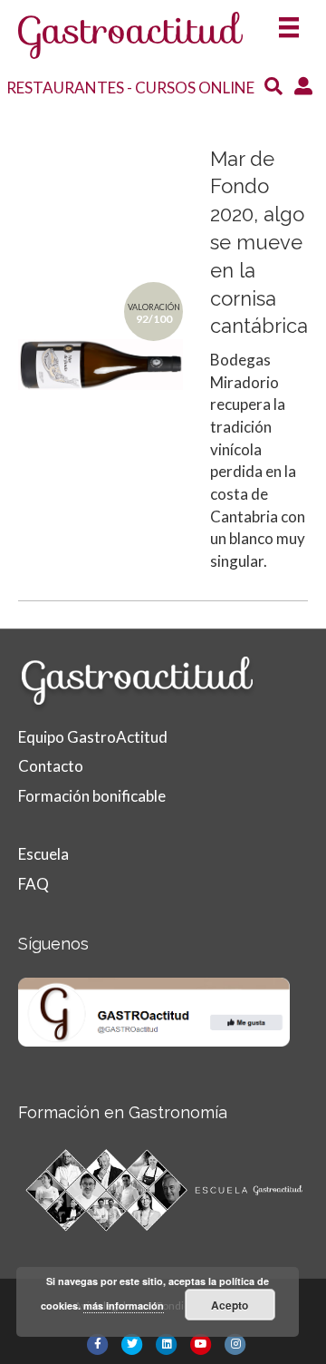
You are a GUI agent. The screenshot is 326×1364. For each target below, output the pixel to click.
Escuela (43, 853)
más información (123, 1305)
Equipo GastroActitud (93, 736)
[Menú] (289, 21)
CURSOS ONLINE (194, 87)
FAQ (33, 883)
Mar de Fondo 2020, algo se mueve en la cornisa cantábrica (259, 242)
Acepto (229, 1305)
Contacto (50, 765)
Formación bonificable (92, 795)
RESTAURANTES (65, 87)
